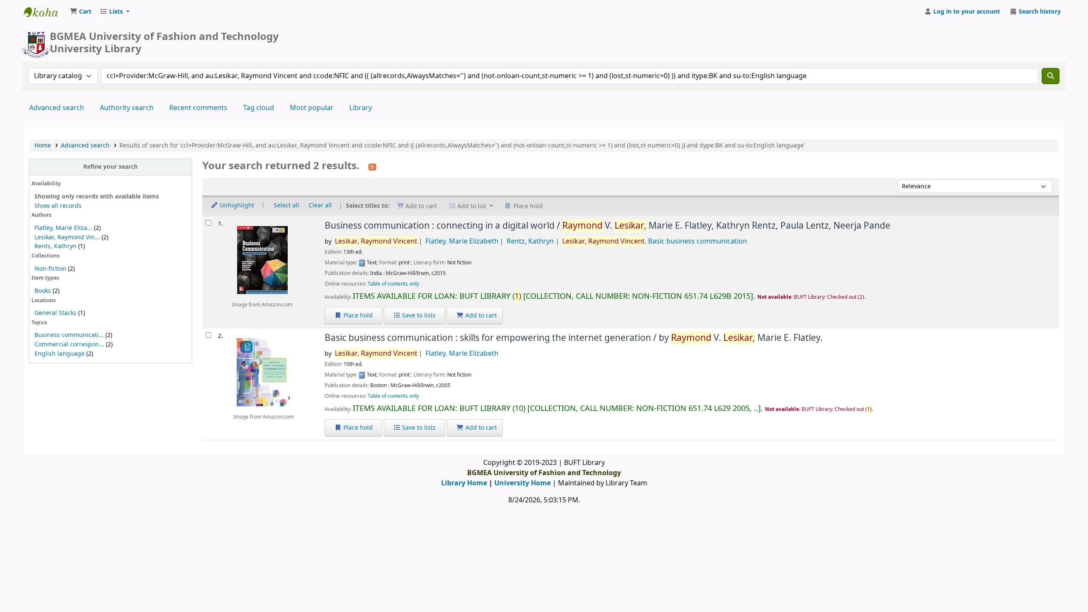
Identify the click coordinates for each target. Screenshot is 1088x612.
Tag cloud (258, 108)
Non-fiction (50, 268)
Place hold (357, 315)
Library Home (464, 483)
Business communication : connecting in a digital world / (607, 225)
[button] (80, 12)
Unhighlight (236, 205)
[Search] (1051, 76)
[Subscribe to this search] (372, 167)
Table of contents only (393, 284)
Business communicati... (69, 335)
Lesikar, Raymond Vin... (67, 237)
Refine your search (110, 166)
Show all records (58, 205)
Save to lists (418, 315)
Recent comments (198, 108)
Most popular (312, 108)
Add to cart (480, 315)
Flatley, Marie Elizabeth (462, 241)
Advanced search (56, 108)
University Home (522, 483)
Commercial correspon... (69, 344)
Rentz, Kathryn (55, 246)
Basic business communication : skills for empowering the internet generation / (574, 338)
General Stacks (55, 313)
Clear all (320, 205)
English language (59, 353)
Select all (286, 205)
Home (42, 145)
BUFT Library (45, 11)
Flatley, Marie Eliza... (63, 228)
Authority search (126, 108)
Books (42, 290)
